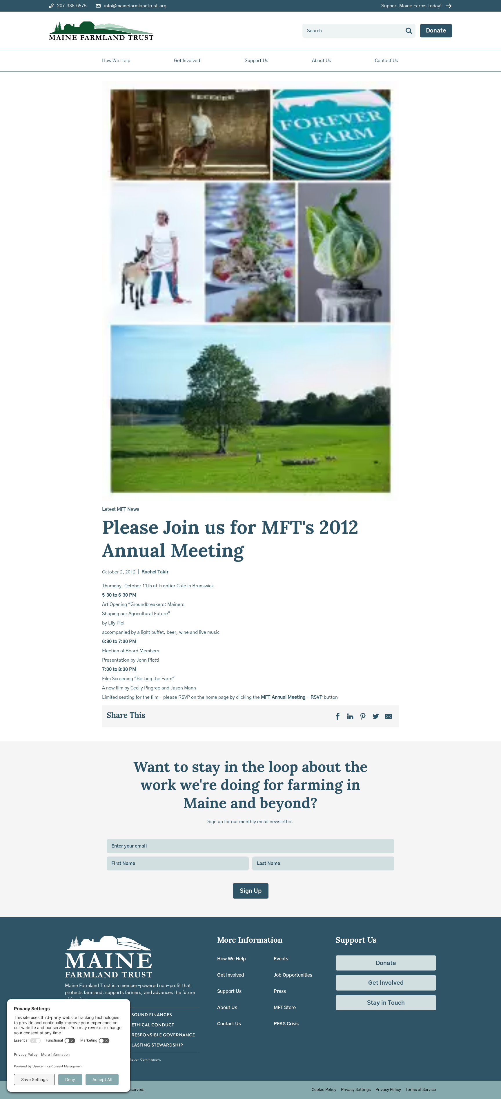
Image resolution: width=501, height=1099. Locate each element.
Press (280, 991)
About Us (227, 1007)
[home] (101, 30)
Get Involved (230, 975)
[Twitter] (375, 716)
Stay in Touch (386, 1003)
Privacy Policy (388, 1090)
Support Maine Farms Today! (411, 5)
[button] (116, 60)
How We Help (231, 959)
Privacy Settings (356, 1090)
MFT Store (285, 1007)
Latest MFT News (120, 509)
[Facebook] (337, 716)
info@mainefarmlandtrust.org (135, 5)
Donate (436, 31)
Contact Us (386, 60)
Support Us (229, 991)
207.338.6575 (72, 5)
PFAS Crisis (286, 1024)
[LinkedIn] (350, 716)
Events (281, 959)
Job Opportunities (293, 975)
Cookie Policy (324, 1090)
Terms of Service (421, 1090)
